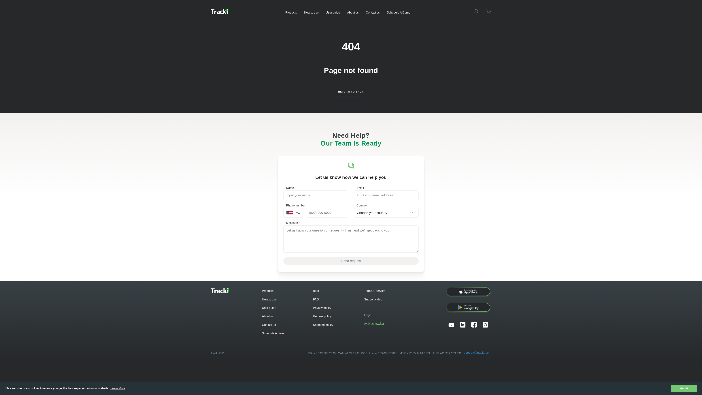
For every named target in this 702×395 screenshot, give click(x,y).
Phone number (295, 205)
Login (367, 315)
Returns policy (322, 316)
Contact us (269, 324)
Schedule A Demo (273, 333)
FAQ (316, 299)
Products (267, 290)
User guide (269, 307)
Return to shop (351, 92)
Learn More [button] (117, 388)
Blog (316, 290)
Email (361, 187)
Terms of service (374, 290)
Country (361, 205)
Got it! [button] (684, 388)
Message (293, 222)
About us (267, 316)
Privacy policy (322, 307)
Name (291, 187)
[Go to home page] (220, 11)
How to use (269, 299)
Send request (351, 261)
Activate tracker (374, 323)
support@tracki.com (477, 352)
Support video (373, 299)
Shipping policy (323, 324)
